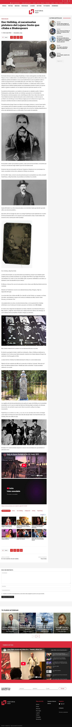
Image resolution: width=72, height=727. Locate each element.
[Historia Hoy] (36, 11)
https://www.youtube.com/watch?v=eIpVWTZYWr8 (14, 506)
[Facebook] (65, 1)
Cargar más (59, 61)
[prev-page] (34, 636)
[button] (63, 0)
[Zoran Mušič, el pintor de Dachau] (52, 55)
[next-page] (37, 636)
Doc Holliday (20, 510)
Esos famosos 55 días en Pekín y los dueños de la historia (63, 32)
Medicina (17, 5)
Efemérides (55, 5)
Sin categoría (60, 36)
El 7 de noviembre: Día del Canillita (9, 558)
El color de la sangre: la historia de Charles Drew (63, 24)
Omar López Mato (7, 32)
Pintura (10, 5)
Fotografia (46, 5)
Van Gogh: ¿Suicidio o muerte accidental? (62, 47)
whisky (33, 510)
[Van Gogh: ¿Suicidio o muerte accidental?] (52, 47)
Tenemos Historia (51, 701)
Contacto (61, 708)
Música (4, 5)
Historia (39, 5)
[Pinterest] (18, 37)
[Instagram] (67, 1)
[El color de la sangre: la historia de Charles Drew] (52, 23)
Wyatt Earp (40, 510)
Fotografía (38, 717)
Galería (49, 703)
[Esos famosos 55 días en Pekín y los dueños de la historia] (52, 31)
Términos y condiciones (63, 712)
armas (13, 510)
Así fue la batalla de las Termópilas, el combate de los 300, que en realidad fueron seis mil (64, 39)
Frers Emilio (44, 558)
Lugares (32, 5)
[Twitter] (69, 1)
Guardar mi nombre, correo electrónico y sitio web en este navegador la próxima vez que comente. (23, 593)
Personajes (25, 5)
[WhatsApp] (21, 37)
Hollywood (27, 510)
